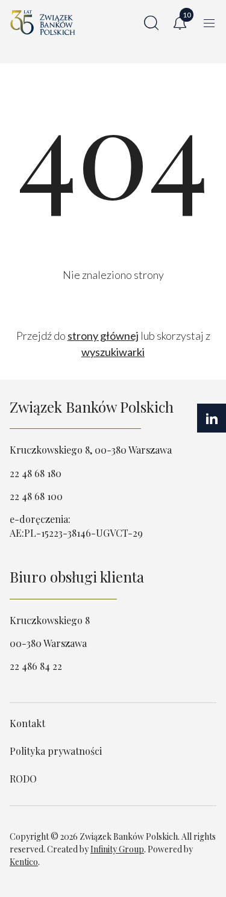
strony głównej (103, 335)
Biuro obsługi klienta (77, 576)
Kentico (24, 861)
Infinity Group (117, 849)
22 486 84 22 (36, 666)
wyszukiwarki (113, 351)
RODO (23, 778)
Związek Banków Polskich (92, 406)
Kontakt (27, 723)
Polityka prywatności (56, 751)
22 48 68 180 (35, 473)
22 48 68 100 (36, 496)
